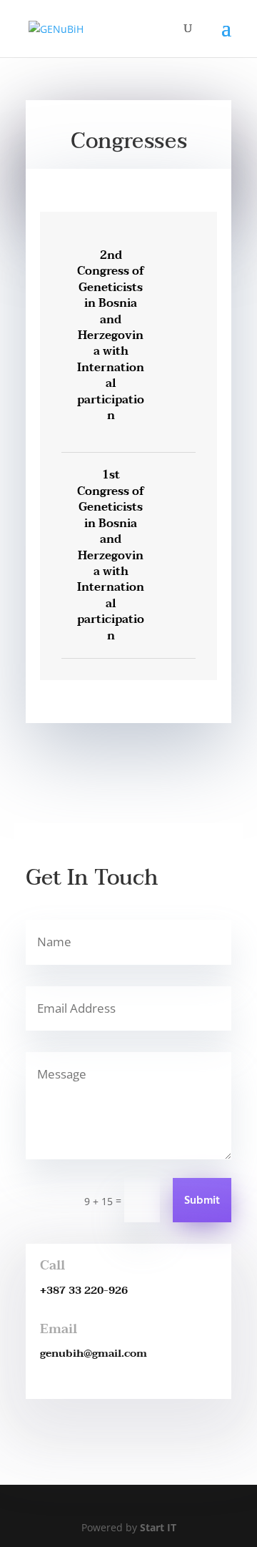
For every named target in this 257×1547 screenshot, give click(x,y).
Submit (202, 1201)
